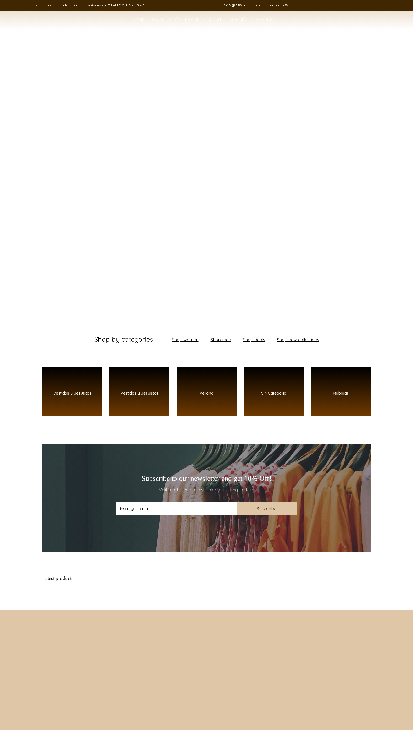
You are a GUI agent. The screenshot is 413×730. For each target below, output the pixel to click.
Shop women (185, 339)
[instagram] (347, 5)
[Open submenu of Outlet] (224, 20)
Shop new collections (298, 339)
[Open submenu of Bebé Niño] (276, 20)
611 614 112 (116, 5)
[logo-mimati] (39, 15)
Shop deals (254, 339)
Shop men (221, 339)
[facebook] (339, 5)
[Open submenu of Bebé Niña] (249, 20)
